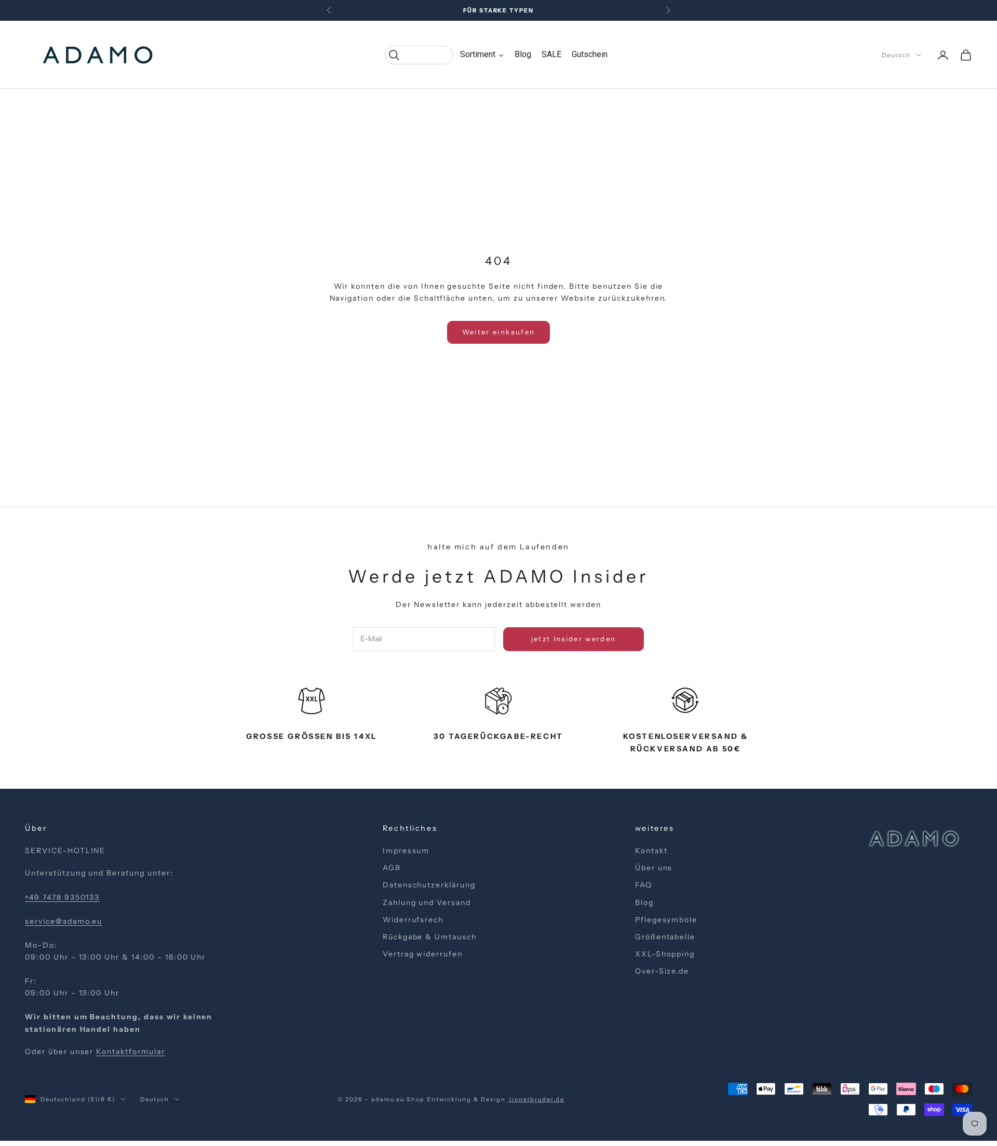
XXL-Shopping (665, 954)
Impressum (406, 850)
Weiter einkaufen (498, 332)
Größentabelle (665, 936)
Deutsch (896, 55)
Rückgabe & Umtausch (430, 936)
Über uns (654, 867)
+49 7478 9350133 (62, 897)
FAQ (643, 884)
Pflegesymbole (666, 919)
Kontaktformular (130, 1051)
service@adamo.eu (63, 921)
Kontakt (651, 850)
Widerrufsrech (413, 919)
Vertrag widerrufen (423, 954)
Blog (644, 902)
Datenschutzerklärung (429, 884)
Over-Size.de (662, 971)
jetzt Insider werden (573, 639)
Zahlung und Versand (427, 902)
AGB (392, 867)
